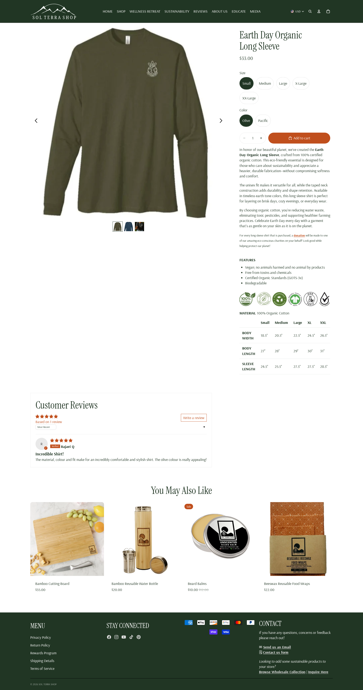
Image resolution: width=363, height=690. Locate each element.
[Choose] (250, 569)
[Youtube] (123, 637)
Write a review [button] (193, 417)
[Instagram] (116, 637)
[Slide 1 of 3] (117, 226)
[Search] (310, 11)
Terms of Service (42, 668)
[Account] (319, 11)
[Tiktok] (131, 637)
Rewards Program (43, 652)
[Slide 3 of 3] (139, 226)
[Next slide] (222, 121)
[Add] (97, 569)
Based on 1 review (49, 421)
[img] (61, 440)
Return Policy (40, 645)
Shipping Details (42, 660)
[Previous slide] (35, 121)
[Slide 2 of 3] (128, 226)
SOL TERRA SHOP (48, 684)
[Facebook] (109, 637)
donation (299, 235)
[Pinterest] (138, 637)
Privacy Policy (40, 637)
